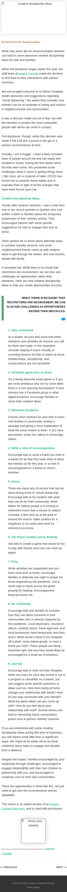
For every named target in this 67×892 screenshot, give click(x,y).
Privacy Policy (33, 887)
